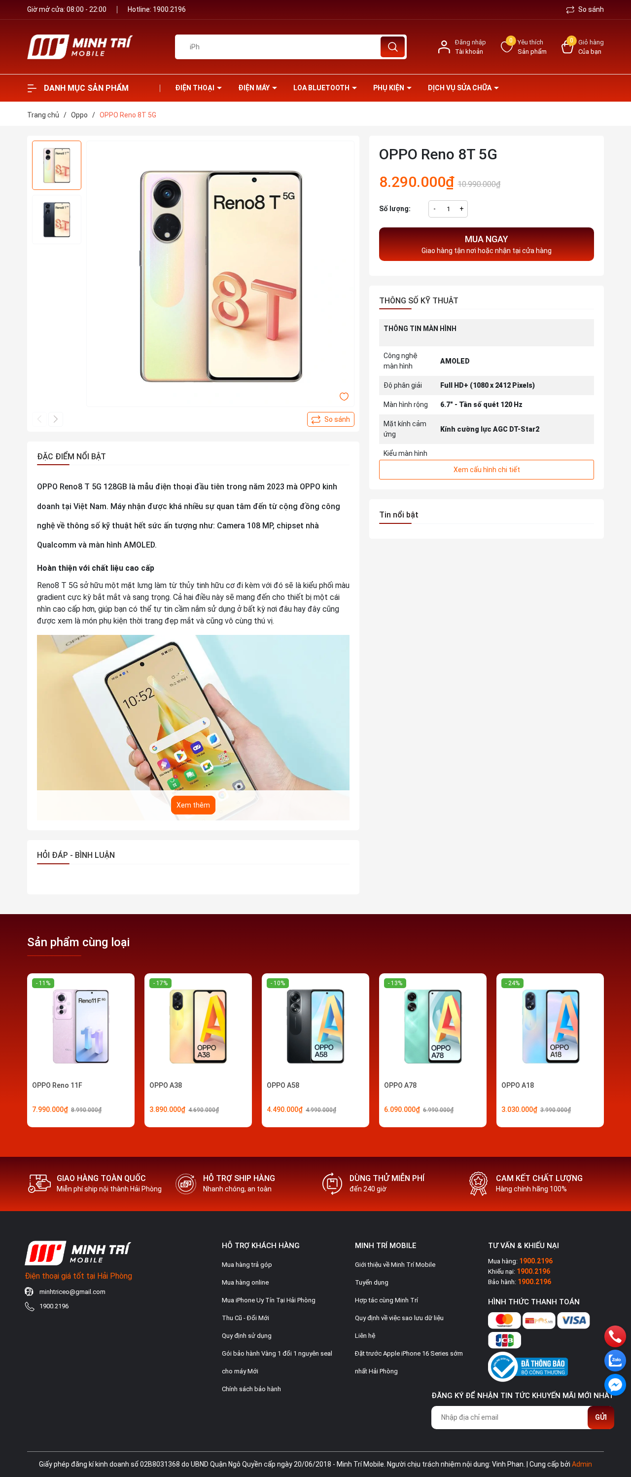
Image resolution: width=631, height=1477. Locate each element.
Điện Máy (254, 88)
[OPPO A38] (198, 1027)
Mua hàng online (245, 1282)
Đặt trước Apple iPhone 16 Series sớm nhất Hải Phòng (409, 1362)
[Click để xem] (220, 274)
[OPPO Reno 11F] (81, 1027)
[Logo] (93, 47)
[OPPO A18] (550, 1027)
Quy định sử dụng (247, 1335)
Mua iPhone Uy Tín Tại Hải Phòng (269, 1300)
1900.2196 (169, 9)
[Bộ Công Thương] (528, 1365)
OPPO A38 (165, 1085)
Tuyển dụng (371, 1282)
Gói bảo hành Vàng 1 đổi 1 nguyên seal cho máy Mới (277, 1362)
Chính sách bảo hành (251, 1389)
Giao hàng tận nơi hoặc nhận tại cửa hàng (486, 244)
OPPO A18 (517, 1085)
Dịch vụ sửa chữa (460, 88)
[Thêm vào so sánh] (330, 419)
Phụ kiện (389, 88)
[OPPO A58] (315, 1027)
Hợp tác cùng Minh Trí (386, 1300)
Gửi (601, 1417)
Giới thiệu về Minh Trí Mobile (395, 1264)
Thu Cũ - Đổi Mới (245, 1318)
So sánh (590, 9)
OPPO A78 (400, 1085)
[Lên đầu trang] (615, 1414)
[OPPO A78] (433, 1027)
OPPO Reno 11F (57, 1085)
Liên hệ (365, 1335)
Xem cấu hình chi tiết (487, 470)
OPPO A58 (283, 1085)
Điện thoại (195, 88)
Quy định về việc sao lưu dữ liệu (399, 1318)
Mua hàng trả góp (247, 1264)
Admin (582, 1464)
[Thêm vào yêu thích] (344, 396)
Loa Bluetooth (322, 88)
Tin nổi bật (399, 514)
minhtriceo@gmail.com (72, 1291)
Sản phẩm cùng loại (78, 942)
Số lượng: (395, 209)
